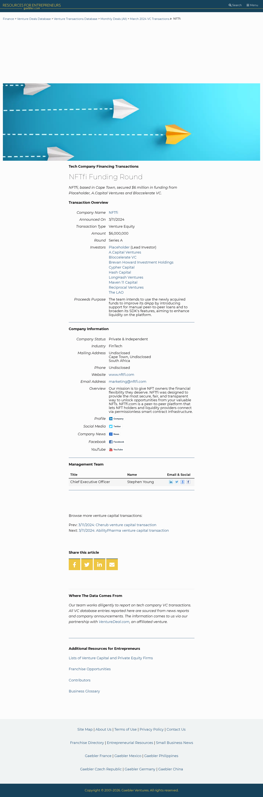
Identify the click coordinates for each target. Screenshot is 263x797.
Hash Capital (120, 272)
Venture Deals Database (34, 19)
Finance (8, 19)
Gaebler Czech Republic (101, 769)
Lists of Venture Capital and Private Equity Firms (111, 658)
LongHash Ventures (126, 277)
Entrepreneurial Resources (130, 743)
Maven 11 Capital (123, 282)
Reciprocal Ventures (126, 287)
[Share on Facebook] (74, 564)
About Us (103, 729)
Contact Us (176, 729)
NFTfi (113, 213)
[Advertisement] (131, 52)
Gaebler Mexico (127, 756)
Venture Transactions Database (75, 19)
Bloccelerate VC (123, 257)
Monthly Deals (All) (114, 19)
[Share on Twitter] (87, 564)
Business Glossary (84, 691)
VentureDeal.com (114, 622)
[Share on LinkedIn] (99, 564)
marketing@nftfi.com (127, 382)
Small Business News (174, 743)
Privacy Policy (152, 729)
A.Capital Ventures (125, 252)
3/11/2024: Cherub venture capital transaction (117, 525)
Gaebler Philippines (161, 756)
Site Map (85, 729)
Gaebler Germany (140, 769)
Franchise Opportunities (90, 669)
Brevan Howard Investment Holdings (141, 262)
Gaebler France (98, 756)
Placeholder (119, 247)
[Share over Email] (112, 564)
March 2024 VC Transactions (149, 19)
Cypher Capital (122, 267)
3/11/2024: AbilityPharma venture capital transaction (124, 530)
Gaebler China (170, 769)
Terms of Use (125, 729)
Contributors (79, 680)
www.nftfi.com (121, 375)
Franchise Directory (87, 743)
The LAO (116, 292)
